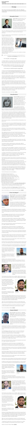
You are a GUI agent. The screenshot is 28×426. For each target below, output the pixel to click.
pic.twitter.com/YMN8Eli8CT (13, 56)
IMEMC (22, 190)
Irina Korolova (14, 94)
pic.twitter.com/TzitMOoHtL (18, 66)
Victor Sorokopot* (14, 192)
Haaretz (7, 214)
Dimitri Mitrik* (14, 310)
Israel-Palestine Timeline (5, 2)
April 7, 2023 (14, 58)
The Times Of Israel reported (15, 70)
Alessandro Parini (14, 16)
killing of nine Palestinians (20, 168)
